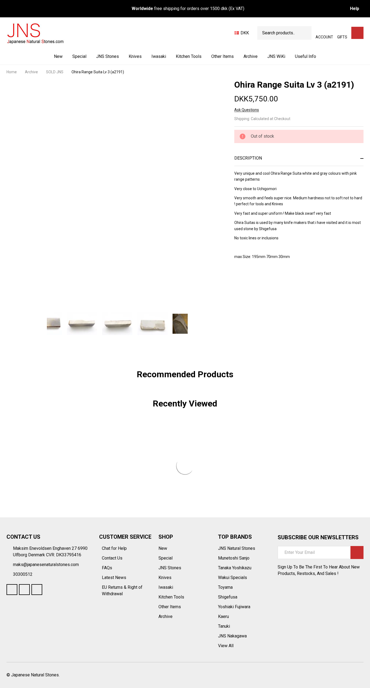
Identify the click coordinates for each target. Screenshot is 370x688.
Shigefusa (227, 597)
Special (79, 56)
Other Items (222, 56)
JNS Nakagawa (232, 636)
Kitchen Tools (189, 56)
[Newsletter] (356, 552)
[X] (266, 287)
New (58, 56)
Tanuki (224, 626)
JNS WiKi (276, 56)
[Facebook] (246, 287)
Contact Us (113, 558)
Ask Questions (246, 110)
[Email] (256, 287)
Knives (135, 56)
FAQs (107, 567)
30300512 (23, 574)
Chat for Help (115, 548)
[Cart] (357, 33)
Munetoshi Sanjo (233, 558)
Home (12, 72)
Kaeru (223, 616)
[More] (119, 56)
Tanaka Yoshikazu (234, 567)
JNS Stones (107, 56)
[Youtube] (24, 590)
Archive (251, 56)
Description (248, 158)
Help (354, 8)
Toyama (225, 587)
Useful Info (305, 56)
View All (225, 645)
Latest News (114, 577)
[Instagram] (37, 590)
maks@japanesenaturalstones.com (46, 564)
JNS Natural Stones (236, 548)
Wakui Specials (232, 577)
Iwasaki (158, 56)
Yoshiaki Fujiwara (234, 606)
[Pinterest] (276, 287)
